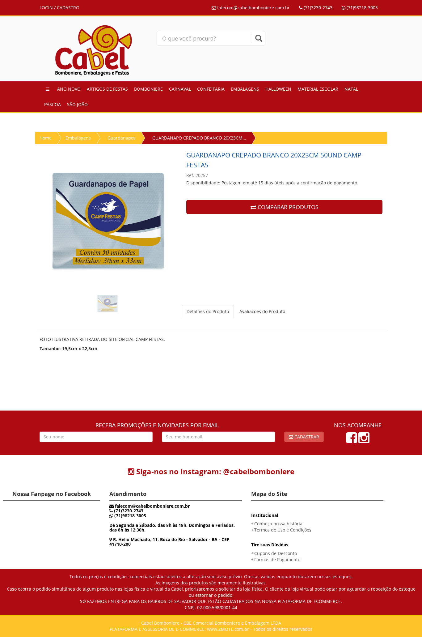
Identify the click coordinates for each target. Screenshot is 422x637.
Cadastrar (306, 437)
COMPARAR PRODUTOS (287, 207)
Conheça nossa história (278, 524)
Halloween (278, 89)
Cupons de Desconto (275, 553)
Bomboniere (148, 89)
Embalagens (245, 89)
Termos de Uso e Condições (282, 530)
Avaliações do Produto (262, 311)
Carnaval (180, 89)
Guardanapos (122, 138)
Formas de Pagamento (277, 559)
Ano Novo (69, 89)
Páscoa (52, 104)
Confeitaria (211, 89)
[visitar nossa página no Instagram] (363, 441)
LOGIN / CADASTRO (59, 8)
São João (77, 104)
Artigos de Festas (107, 89)
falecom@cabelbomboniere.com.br (253, 8)
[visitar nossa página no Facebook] (351, 441)
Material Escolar (318, 89)
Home (46, 138)
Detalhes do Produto (208, 311)
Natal (351, 89)
